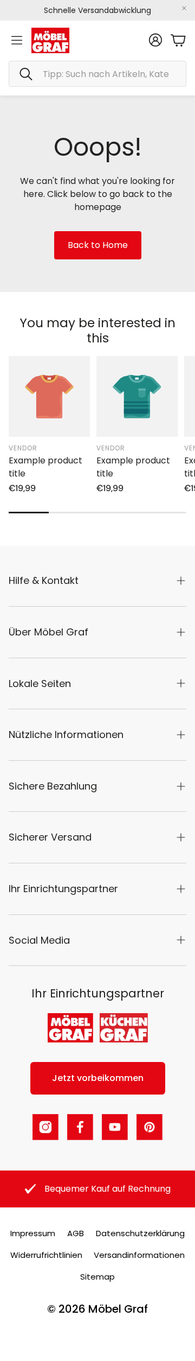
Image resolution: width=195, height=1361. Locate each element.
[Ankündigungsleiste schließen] (184, 8)
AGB (75, 1233)
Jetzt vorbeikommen (98, 1078)
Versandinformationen (139, 1255)
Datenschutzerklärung (140, 1233)
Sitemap (97, 1276)
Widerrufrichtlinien (46, 1255)
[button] (97, 73)
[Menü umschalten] (17, 40)
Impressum (32, 1233)
